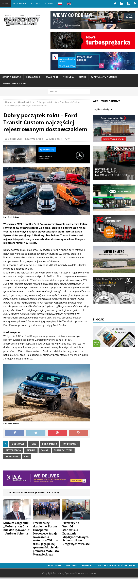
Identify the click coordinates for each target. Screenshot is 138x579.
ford (33, 443)
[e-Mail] (135, 3)
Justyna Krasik (35, 138)
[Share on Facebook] (14, 433)
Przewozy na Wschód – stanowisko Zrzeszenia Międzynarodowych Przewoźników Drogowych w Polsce (76, 533)
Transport (52, 77)
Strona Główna (12, 77)
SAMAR (44, 450)
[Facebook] (115, 3)
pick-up (31, 450)
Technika (68, 77)
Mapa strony (53, 565)
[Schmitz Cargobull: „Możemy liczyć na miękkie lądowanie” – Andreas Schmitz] (17, 517)
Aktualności (33, 77)
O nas (5, 3)
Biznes (82, 77)
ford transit (70, 443)
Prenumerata (19, 3)
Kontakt (49, 3)
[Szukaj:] (69, 91)
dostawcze (18, 443)
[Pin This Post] (57, 433)
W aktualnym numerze (104, 77)
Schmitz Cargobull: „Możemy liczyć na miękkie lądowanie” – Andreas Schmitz (16, 528)
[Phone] (128, 3)
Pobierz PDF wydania (14, 83)
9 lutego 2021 (15, 138)
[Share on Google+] (78, 433)
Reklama (35, 3)
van (26, 456)
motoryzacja (13, 450)
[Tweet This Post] (35, 433)
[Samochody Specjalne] (22, 20)
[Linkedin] (121, 3)
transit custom (63, 450)
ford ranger (49, 443)
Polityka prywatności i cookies (116, 565)
